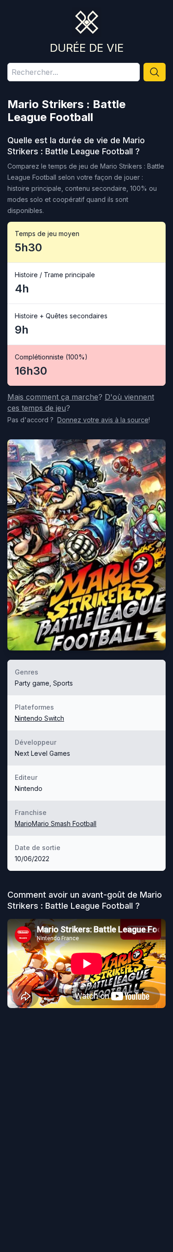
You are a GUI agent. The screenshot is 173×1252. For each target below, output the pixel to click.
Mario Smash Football (64, 823)
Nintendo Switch (39, 718)
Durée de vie (87, 48)
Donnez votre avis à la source (103, 420)
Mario (23, 823)
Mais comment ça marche (52, 396)
